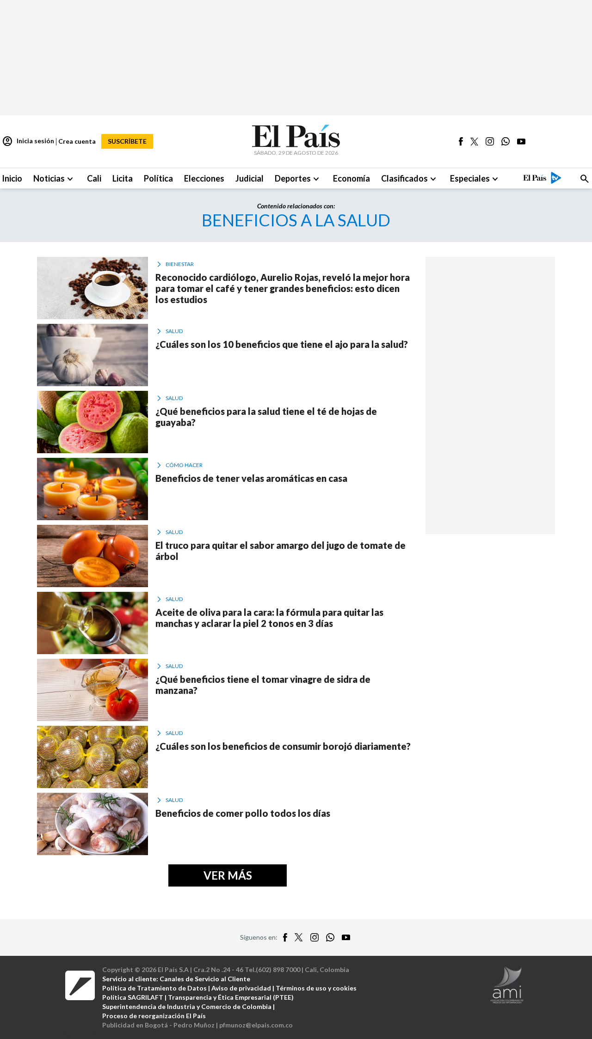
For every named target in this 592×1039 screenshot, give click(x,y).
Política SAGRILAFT (132, 997)
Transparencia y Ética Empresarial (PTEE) (231, 997)
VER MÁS (228, 875)
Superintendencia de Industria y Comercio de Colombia (186, 1006)
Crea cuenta (77, 141)
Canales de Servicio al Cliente (205, 979)
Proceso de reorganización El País (154, 1016)
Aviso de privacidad (241, 988)
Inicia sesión (28, 141)
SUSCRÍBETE (127, 141)
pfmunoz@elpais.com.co (256, 1025)
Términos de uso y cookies (316, 988)
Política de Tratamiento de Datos (154, 988)
